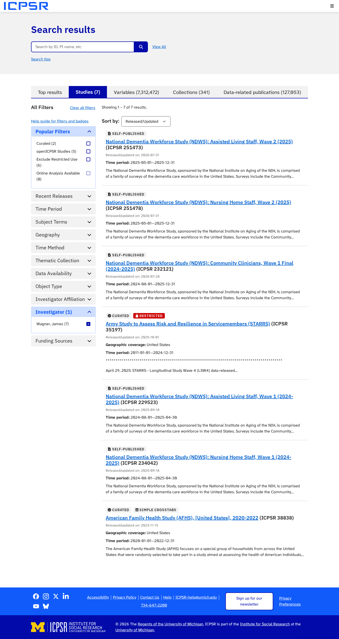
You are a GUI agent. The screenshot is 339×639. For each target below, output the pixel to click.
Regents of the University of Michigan (170, 624)
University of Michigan (134, 630)
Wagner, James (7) (52, 323)
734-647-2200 (154, 605)
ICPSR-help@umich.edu (196, 597)
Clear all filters (82, 107)
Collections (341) (191, 92)
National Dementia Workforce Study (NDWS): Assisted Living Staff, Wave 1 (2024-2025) (199, 399)
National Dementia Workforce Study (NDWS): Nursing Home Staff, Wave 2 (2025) (198, 202)
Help (167, 597)
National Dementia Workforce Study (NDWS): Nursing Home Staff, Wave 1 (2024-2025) (198, 460)
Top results (50, 92)
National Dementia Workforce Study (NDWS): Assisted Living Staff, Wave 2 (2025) (199, 141)
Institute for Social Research (265, 624)
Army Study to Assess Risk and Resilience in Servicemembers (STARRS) (188, 323)
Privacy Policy (124, 597)
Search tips (41, 59)
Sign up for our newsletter (249, 601)
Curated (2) (46, 143)
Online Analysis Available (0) (58, 176)
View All (159, 46)
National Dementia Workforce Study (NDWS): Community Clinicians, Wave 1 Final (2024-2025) (199, 266)
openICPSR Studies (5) (56, 151)
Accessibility (98, 597)
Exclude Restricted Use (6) (56, 162)
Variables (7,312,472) (136, 92)
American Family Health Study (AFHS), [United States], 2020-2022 (182, 517)
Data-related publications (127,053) (262, 92)
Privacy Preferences (290, 601)
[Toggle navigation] (332, 6)
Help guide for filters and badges (60, 121)
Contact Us (149, 597)
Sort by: (110, 120)
